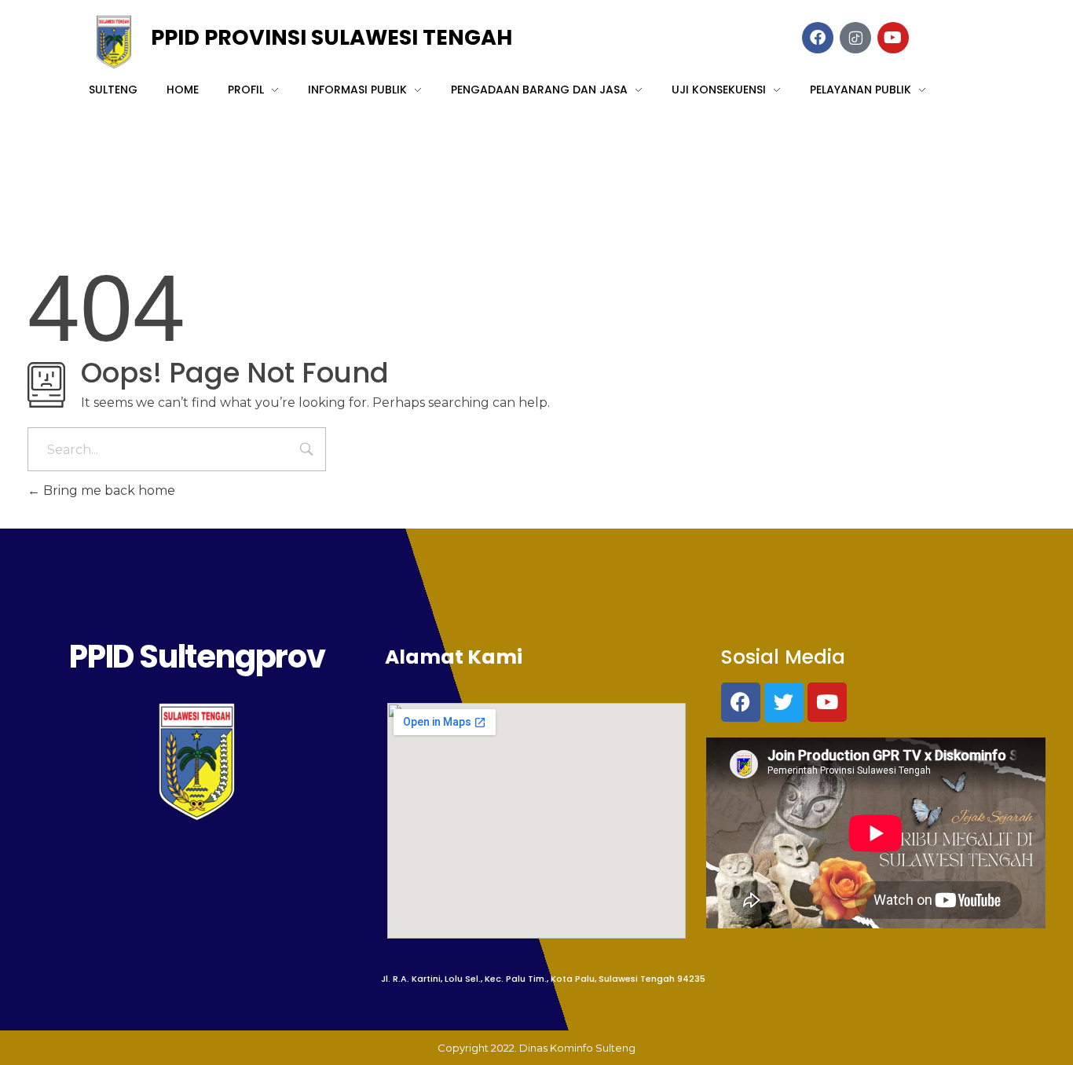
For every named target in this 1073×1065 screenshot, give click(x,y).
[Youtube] (827, 702)
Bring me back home (107, 490)
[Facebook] (740, 702)
